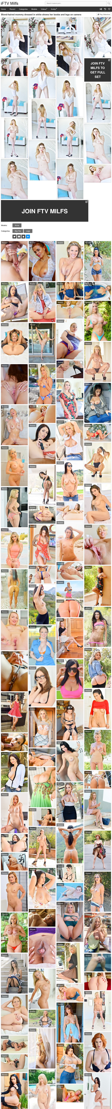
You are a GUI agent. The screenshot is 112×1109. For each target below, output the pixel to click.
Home (3, 9)
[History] (105, 9)
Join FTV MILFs (45, 211)
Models (34, 9)
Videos (43, 9)
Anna (17, 225)
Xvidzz (53, 9)
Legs (28, 231)
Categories (23, 9)
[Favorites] (109, 9)
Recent (12, 9)
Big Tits (18, 231)
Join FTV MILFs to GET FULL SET (97, 70)
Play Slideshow (105, 14)
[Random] (101, 9)
